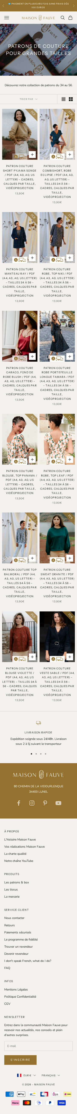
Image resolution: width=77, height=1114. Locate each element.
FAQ (7, 968)
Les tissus (11, 889)
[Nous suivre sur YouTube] (58, 803)
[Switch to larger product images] (63, 99)
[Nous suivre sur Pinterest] (45, 803)
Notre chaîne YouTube (18, 861)
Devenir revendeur (16, 954)
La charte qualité (15, 854)
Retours (9, 925)
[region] (38, 733)
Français (49, 1075)
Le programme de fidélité (21, 939)
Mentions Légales (16, 989)
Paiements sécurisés (17, 932)
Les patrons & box (16, 882)
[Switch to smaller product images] (71, 99)
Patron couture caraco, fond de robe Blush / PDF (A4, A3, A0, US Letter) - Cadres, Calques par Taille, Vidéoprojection (20, 381)
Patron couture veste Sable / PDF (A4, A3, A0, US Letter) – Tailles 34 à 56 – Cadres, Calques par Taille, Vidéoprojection (57, 681)
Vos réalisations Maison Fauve (24, 847)
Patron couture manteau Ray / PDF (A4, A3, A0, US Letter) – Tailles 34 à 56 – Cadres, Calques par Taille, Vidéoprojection (19, 282)
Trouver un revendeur (18, 947)
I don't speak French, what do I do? (27, 961)
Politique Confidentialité (20, 997)
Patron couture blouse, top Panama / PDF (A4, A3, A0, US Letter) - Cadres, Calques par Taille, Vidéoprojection (19, 482)
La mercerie (11, 897)
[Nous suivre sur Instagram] (32, 803)
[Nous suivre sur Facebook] (18, 803)
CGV (7, 1004)
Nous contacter (14, 918)
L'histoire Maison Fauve (20, 839)
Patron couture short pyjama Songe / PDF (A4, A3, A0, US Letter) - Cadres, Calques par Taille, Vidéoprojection (20, 177)
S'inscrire (20, 1060)
